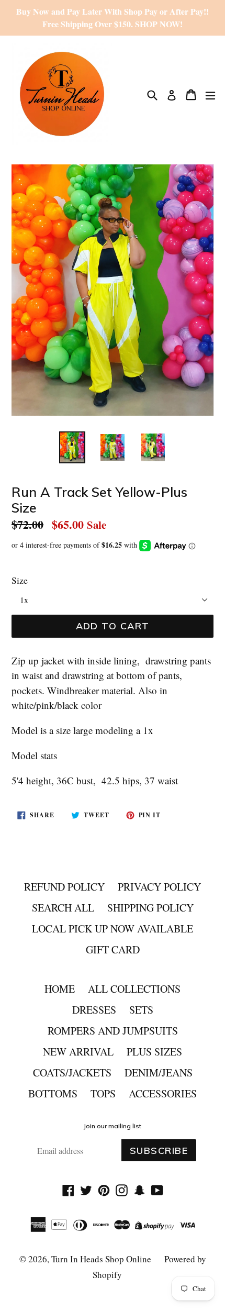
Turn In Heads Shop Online (101, 1259)
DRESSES (94, 1010)
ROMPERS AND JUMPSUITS (113, 1031)
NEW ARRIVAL (78, 1052)
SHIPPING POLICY (150, 908)
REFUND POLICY (64, 887)
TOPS (103, 1093)
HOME (59, 989)
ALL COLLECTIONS (134, 989)
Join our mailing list (112, 1126)
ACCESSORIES (163, 1093)
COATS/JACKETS (72, 1072)
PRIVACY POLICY (159, 887)
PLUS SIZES (154, 1052)
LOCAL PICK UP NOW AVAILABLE (112, 928)
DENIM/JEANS (159, 1072)
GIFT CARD (113, 949)
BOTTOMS (52, 1093)
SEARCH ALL (63, 908)
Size (20, 580)
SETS (141, 1010)
